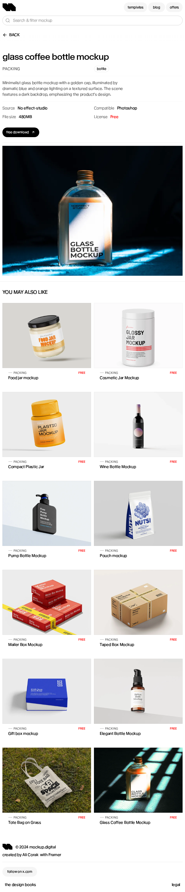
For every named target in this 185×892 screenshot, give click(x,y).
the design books (20, 884)
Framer (54, 854)
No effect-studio (32, 108)
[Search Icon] (92, 20)
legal (176, 884)
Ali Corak (30, 854)
